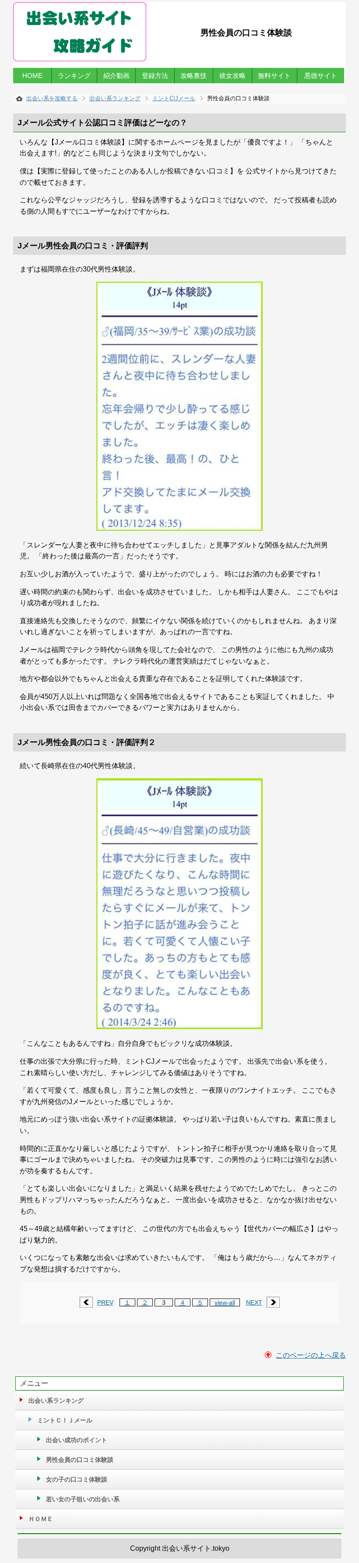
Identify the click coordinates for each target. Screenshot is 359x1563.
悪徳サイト (320, 75)
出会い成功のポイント (76, 1439)
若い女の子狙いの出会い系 (83, 1499)
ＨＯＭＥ (40, 1518)
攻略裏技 (193, 75)
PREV (105, 1302)
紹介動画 (116, 75)
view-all (225, 1302)
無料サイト (274, 75)
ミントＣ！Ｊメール (64, 1420)
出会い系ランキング (56, 1400)
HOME (32, 75)
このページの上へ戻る (311, 1355)
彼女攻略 (232, 75)
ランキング (74, 75)
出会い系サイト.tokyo (195, 1548)
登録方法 (155, 75)
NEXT (254, 1302)
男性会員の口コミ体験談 (79, 1459)
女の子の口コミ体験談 (76, 1479)
